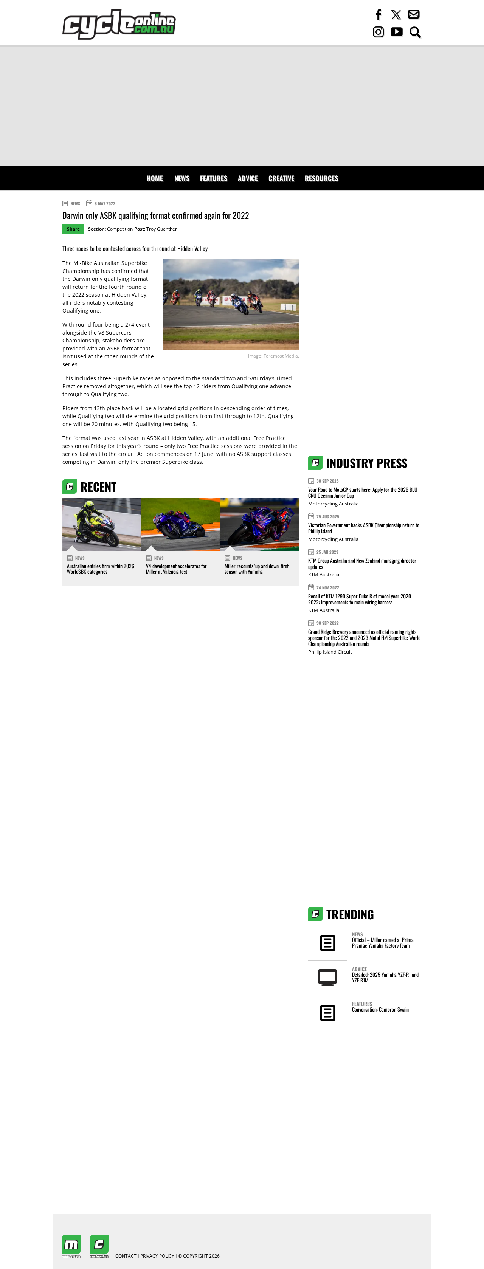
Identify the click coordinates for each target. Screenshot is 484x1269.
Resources (321, 178)
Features (213, 178)
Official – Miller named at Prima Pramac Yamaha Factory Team (383, 942)
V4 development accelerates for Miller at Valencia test (176, 568)
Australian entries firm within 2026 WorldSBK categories (100, 568)
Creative (281, 178)
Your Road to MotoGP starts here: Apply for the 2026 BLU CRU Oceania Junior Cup (362, 492)
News (181, 178)
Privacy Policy (157, 1256)
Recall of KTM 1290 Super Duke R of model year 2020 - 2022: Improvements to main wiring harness (361, 599)
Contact (126, 1256)
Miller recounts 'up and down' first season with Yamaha (257, 568)
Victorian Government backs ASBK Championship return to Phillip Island (363, 528)
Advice (248, 178)
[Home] (119, 24)
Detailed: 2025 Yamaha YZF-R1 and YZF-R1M (385, 977)
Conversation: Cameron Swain (380, 1009)
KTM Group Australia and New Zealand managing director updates (362, 563)
